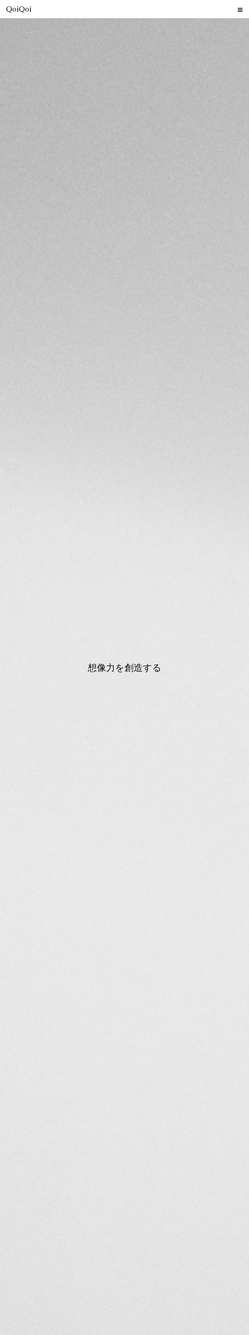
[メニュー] (240, 9)
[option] (124, 667)
